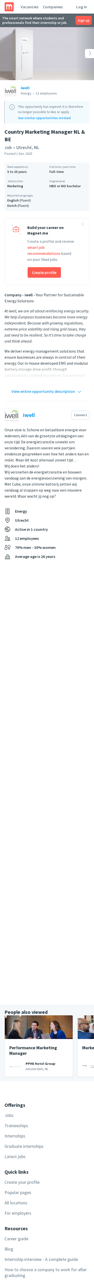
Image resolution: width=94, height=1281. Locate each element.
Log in (81, 6)
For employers (18, 1213)
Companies (53, 6)
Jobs (9, 1115)
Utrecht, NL (27, 147)
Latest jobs (15, 1156)
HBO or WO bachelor (65, 186)
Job (8, 147)
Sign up (83, 20)
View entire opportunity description (43, 391)
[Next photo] (84, 53)
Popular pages (18, 1192)
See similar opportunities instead (44, 118)
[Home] (9, 7)
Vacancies (29, 6)
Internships (15, 1136)
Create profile (44, 272)
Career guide (16, 1239)
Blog (9, 1249)
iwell (25, 87)
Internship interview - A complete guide (41, 1259)
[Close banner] (82, 225)
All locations (16, 1203)
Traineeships (16, 1125)
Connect (80, 415)
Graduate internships (24, 1146)
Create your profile (22, 1182)
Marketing (15, 186)
